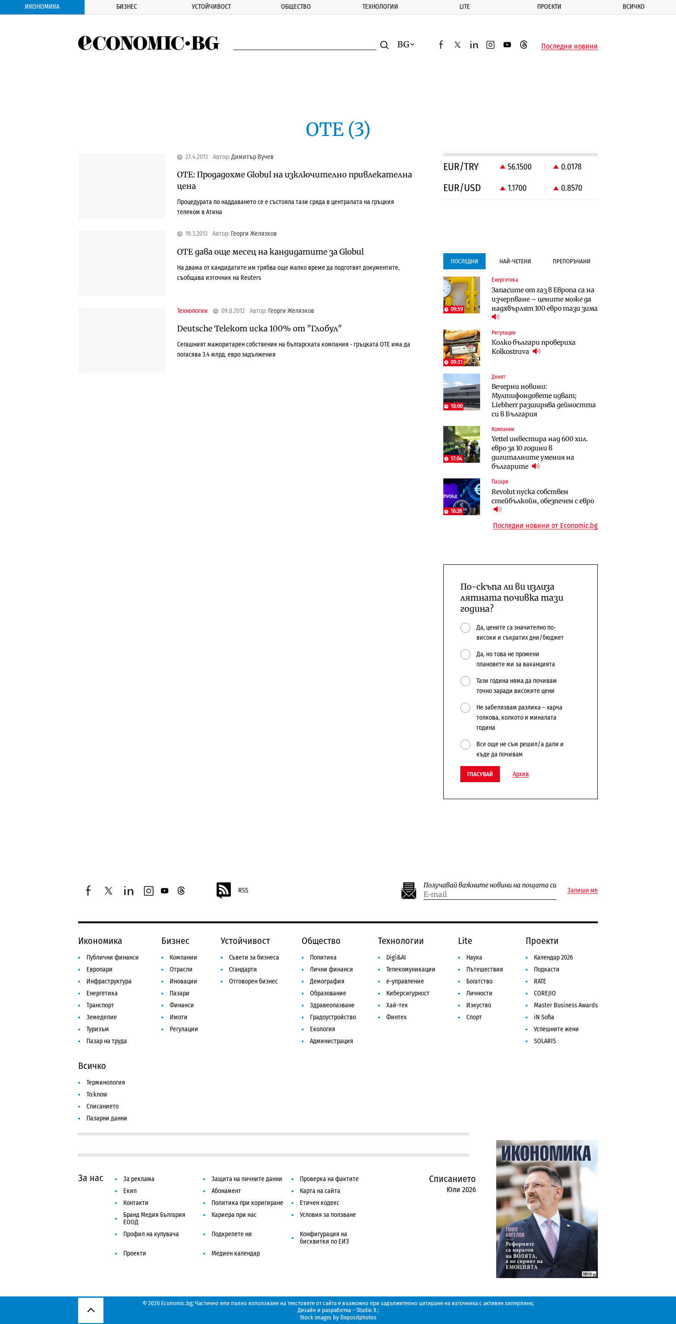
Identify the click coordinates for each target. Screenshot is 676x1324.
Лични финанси (331, 969)
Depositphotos (358, 1317)
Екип (130, 1191)
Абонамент (226, 1191)
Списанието (102, 1106)
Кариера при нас (234, 1215)
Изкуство (478, 1005)
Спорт (474, 1017)
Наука (474, 957)
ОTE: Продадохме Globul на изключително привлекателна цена (294, 180)
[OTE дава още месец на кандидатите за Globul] (122, 263)
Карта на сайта (320, 1191)
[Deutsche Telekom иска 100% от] (122, 340)
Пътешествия (484, 969)
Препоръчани (571, 261)
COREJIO (545, 993)
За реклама (139, 1179)
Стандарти (243, 969)
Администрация (331, 1041)
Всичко (634, 7)
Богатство (479, 981)
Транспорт (100, 1005)
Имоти (179, 1017)
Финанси (182, 1005)
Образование (328, 993)
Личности (479, 993)
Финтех (396, 1017)
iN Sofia (544, 1017)
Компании (183, 957)
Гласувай (480, 774)
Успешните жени (556, 1029)
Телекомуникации (410, 969)
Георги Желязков (254, 234)
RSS (243, 890)
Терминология (105, 1082)
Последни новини (569, 46)
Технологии (380, 7)
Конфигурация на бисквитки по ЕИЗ (324, 1237)
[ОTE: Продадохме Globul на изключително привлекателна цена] (122, 186)
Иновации (183, 981)
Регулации (184, 1029)
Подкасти (547, 969)
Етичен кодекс (319, 1203)
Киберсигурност (408, 993)
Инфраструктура (109, 981)
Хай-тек (397, 1005)
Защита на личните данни (247, 1179)
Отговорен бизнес (253, 981)
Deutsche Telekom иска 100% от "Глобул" (259, 329)
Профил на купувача (151, 1234)
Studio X (366, 1310)
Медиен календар (236, 1253)
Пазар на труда (106, 1041)
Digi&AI (396, 957)
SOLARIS (545, 1041)
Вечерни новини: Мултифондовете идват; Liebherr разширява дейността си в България (544, 400)
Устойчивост (211, 7)
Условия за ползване (328, 1215)
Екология (322, 1029)
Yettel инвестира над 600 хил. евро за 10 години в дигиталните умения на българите (540, 453)
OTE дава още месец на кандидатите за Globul (270, 252)
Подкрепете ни (232, 1234)
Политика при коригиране (247, 1203)
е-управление (405, 981)
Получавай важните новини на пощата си (490, 885)
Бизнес (126, 7)
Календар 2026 (553, 957)
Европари (99, 969)
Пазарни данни (106, 1118)
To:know (96, 1094)
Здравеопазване (332, 1005)
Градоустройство (333, 1017)
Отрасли (181, 969)
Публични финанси (112, 957)
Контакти (136, 1203)
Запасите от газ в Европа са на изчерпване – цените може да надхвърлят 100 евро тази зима (545, 299)
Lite (464, 7)
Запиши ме (582, 890)
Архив (521, 774)
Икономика (42, 7)
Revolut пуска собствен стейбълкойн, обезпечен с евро (543, 496)
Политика (323, 957)
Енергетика (102, 993)
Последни (464, 261)
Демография (327, 981)
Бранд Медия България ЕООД (154, 1218)
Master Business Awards (566, 1005)
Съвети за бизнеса (254, 957)
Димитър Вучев (252, 157)
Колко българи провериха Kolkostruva (534, 347)
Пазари (179, 993)
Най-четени (515, 261)
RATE (540, 981)
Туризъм (97, 1029)
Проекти (549, 7)
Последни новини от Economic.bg (545, 525)
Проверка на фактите (329, 1179)
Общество (296, 7)
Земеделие (101, 1017)
